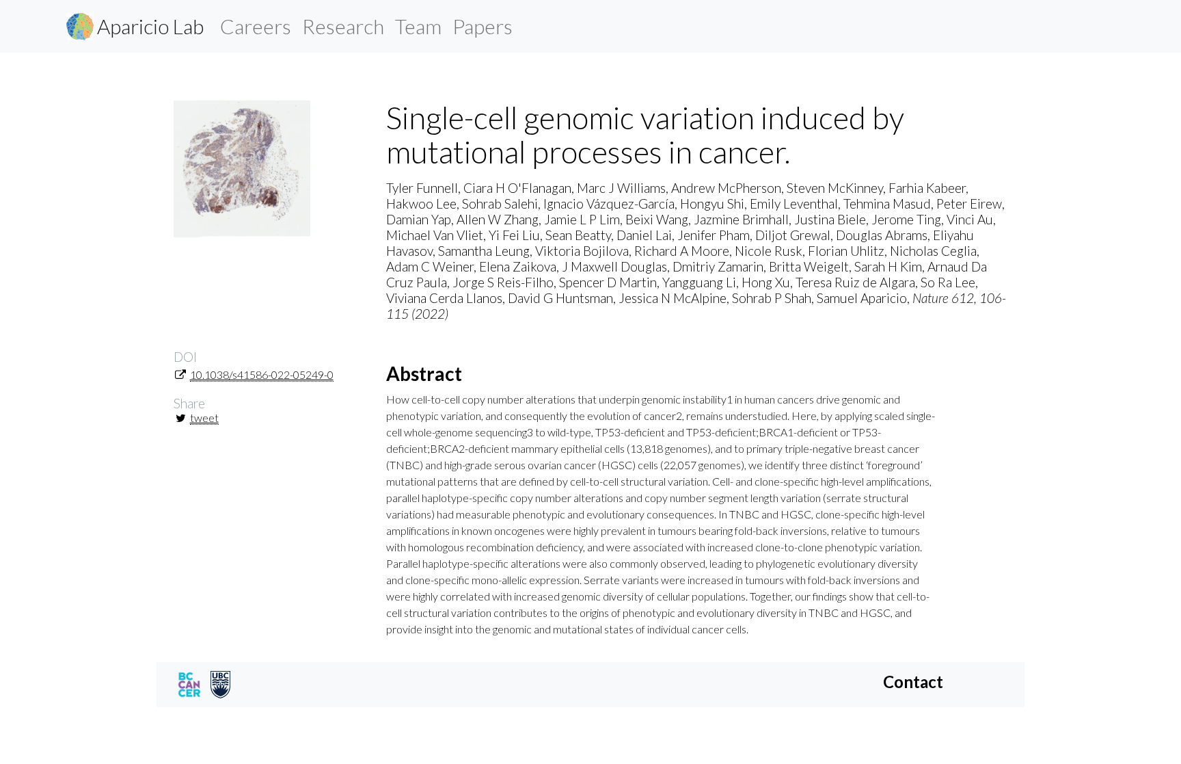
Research (343, 26)
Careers (255, 26)
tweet (204, 417)
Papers (482, 26)
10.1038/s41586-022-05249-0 (262, 374)
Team (418, 26)
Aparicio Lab (150, 26)
